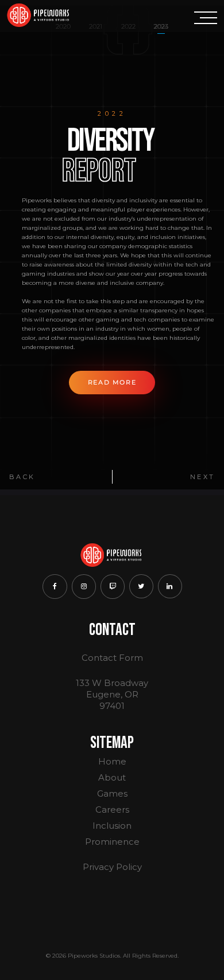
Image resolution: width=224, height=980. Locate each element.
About (112, 777)
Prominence (112, 841)
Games (112, 793)
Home (112, 761)
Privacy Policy (112, 866)
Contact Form (112, 657)
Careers (112, 809)
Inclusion (112, 825)
